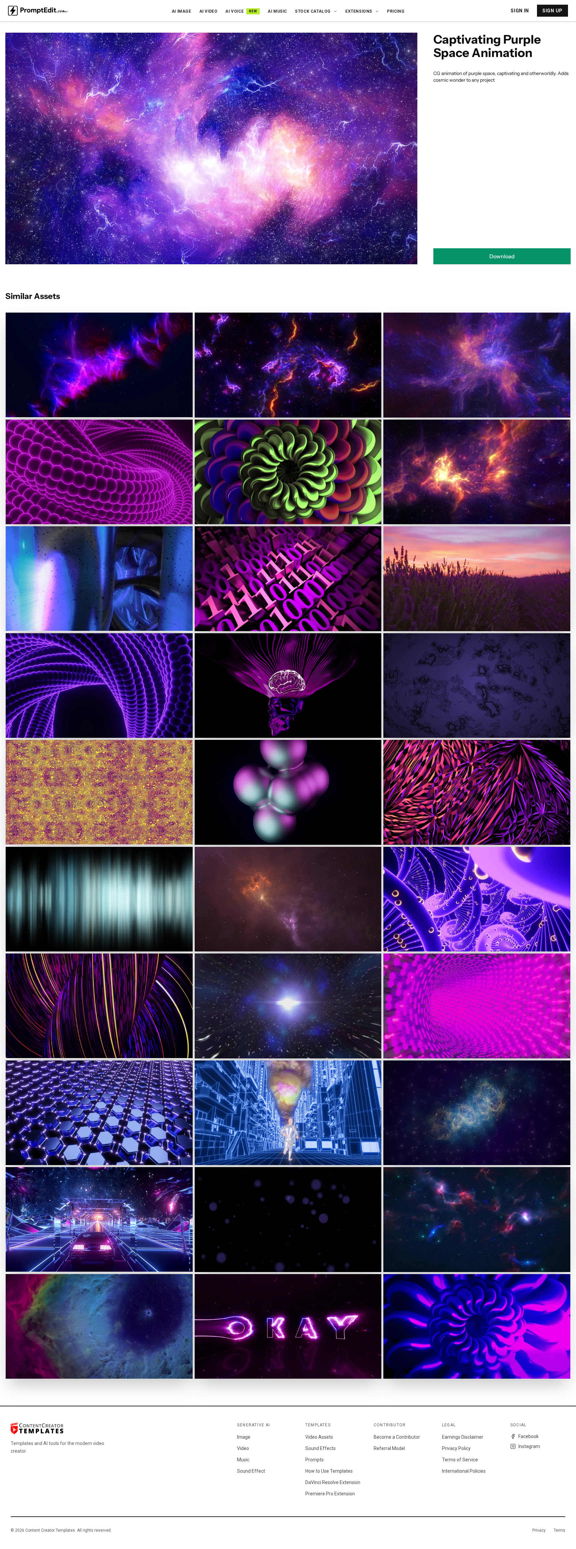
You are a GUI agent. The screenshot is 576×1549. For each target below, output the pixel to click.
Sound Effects (320, 1448)
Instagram (529, 1446)
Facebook (528, 1436)
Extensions (358, 11)
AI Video (208, 11)
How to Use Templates (329, 1471)
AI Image (181, 11)
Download (502, 256)
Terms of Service (460, 1459)
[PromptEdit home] (38, 11)
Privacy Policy (456, 1448)
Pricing (395, 11)
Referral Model (389, 1448)
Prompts (314, 1459)
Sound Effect (251, 1471)
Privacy (539, 1530)
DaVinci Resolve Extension (332, 1482)
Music (243, 1459)
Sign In (520, 10)
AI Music (277, 11)
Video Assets (319, 1437)
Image (243, 1437)
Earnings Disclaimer (462, 1437)
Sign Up (552, 10)
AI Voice (241, 11)
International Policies (464, 1471)
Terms (559, 1530)
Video (243, 1448)
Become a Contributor (397, 1437)
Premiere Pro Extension (330, 1493)
